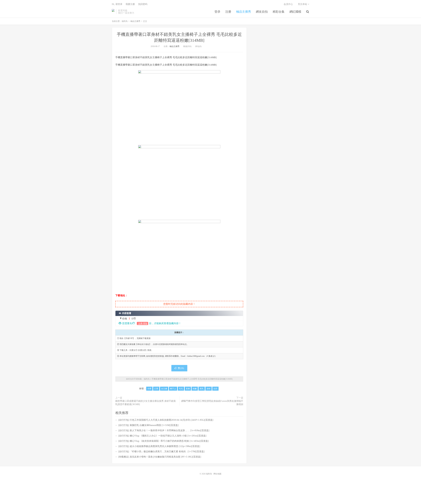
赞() (181, 368)
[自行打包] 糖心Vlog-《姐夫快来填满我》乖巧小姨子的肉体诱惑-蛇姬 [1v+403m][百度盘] (163, 441)
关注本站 (303, 4)
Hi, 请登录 (117, 4)
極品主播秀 (243, 11)
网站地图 (217, 474)
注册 (228, 11)
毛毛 (181, 388)
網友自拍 (262, 11)
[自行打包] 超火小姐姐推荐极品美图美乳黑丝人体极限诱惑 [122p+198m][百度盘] (159, 446)
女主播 (164, 388)
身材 (208, 388)
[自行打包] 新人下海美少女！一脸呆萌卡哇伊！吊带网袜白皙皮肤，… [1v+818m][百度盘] (163, 430)
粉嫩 (195, 388)
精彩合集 (279, 11)
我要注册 (130, 4)
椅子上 (173, 388)
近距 (215, 388)
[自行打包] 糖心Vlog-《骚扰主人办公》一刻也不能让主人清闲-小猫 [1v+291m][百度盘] (162, 436)
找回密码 (142, 4)
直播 (188, 388)
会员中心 (288, 4)
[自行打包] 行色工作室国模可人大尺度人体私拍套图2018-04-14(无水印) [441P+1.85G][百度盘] (165, 420)
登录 (217, 11)
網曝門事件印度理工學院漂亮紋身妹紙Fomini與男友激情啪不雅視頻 (212, 403)
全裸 (149, 388)
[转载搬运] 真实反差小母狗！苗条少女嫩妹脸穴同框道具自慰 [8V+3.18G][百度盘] (159, 457)
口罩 (156, 388)
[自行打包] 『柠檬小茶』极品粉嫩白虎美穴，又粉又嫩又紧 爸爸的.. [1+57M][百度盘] (161, 451)
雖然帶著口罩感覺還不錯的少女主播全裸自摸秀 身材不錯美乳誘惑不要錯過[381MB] (145, 403)
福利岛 (113, 11)
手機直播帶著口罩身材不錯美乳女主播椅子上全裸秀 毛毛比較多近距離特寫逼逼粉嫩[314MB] (192, 379)
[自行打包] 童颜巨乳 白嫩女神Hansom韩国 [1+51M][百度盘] (148, 425)
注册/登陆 (142, 323)
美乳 (202, 388)
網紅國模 (295, 11)
